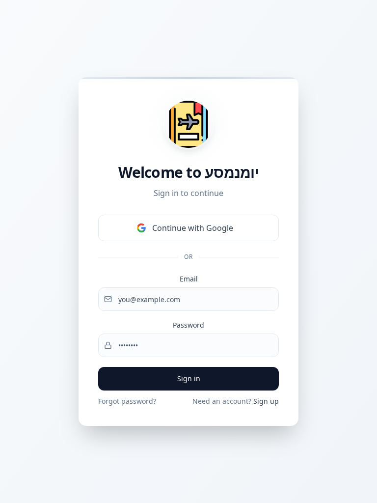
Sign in (188, 378)
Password (188, 325)
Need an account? (235, 401)
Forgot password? (127, 401)
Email (189, 278)
